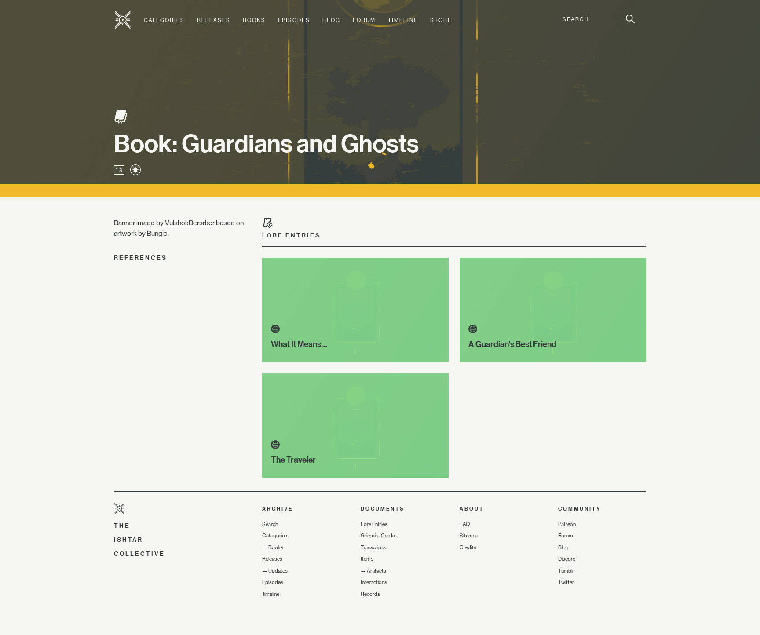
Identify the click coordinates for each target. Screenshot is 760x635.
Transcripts (373, 547)
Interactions (374, 582)
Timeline (403, 20)
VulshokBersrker (190, 223)
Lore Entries (374, 524)
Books (254, 20)
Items (367, 559)
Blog (331, 20)
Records (370, 594)
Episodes (294, 20)
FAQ (465, 524)
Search (270, 524)
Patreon (567, 524)
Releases (213, 20)
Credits (468, 547)
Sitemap (469, 536)
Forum (364, 20)
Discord (567, 559)
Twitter (566, 582)
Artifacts (376, 571)
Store (441, 20)
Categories (164, 20)
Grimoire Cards (378, 536)
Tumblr (566, 571)
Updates (278, 571)
